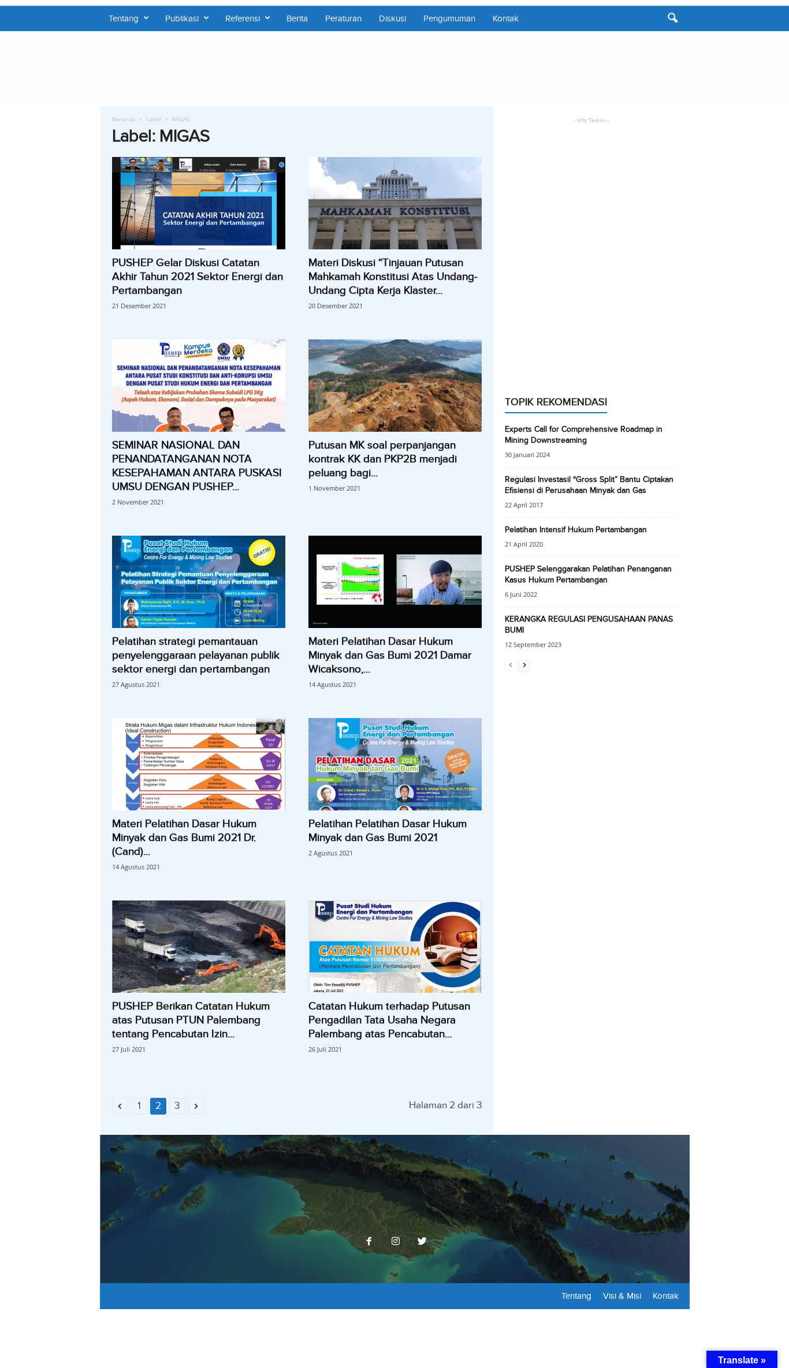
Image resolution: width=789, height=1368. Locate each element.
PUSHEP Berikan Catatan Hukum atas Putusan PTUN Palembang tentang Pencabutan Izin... (191, 1020)
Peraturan (343, 18)
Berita (297, 18)
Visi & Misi (622, 1296)
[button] (672, 18)
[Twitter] (421, 1242)
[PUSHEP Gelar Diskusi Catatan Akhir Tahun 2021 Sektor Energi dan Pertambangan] (198, 203)
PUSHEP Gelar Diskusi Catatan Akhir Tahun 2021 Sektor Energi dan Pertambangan (197, 276)
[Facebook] (369, 1242)
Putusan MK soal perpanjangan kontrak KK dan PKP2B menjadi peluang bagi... (382, 459)
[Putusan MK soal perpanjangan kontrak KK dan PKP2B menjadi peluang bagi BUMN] (395, 385)
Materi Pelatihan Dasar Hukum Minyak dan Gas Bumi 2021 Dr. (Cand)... (184, 837)
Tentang (124, 18)
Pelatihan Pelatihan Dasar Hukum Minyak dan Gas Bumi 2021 (387, 830)
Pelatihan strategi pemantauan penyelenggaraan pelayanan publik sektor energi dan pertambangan (196, 655)
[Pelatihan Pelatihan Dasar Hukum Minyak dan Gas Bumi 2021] (395, 764)
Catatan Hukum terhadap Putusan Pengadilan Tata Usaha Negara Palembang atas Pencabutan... (389, 1020)
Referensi (242, 18)
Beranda (123, 119)
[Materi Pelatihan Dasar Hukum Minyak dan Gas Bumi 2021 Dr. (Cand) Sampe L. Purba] (198, 764)
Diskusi (392, 18)
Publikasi (182, 18)
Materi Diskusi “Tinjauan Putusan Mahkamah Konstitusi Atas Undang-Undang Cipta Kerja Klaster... (393, 276)
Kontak (506, 18)
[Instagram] (395, 1242)
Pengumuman (449, 18)
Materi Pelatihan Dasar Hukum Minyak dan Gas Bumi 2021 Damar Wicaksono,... (389, 655)
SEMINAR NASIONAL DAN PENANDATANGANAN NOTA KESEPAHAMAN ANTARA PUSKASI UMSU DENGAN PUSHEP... (197, 466)
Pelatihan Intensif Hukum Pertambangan (576, 530)
